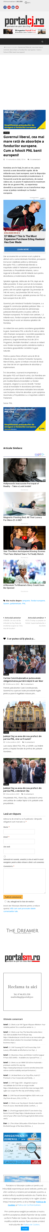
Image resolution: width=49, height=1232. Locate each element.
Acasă (8, 47)
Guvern (6, 603)
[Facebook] (5, 7)
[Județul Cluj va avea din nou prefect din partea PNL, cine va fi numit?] (24, 716)
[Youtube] (17, 7)
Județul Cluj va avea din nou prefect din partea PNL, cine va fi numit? (22, 737)
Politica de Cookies (32, 1224)
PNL (24, 603)
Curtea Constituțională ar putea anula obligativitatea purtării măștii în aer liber (23, 679)
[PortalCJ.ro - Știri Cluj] (24, 26)
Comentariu (8, 866)
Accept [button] (24, 1228)
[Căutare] (42, 41)
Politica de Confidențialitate (29, 1205)
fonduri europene (38, 600)
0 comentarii (35, 159)
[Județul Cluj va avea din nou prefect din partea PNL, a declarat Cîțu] (24, 770)
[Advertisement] (24, 80)
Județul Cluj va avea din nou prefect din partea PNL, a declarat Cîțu (22, 789)
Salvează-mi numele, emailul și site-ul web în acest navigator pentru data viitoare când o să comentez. (23, 860)
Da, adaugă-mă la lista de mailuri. (21, 901)
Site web (6, 846)
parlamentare (15, 603)
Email (6, 837)
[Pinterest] (9, 7)
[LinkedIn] (13, 7)
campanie (26, 600)
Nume (6, 827)
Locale (14, 47)
